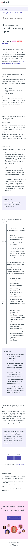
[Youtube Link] (15, 545)
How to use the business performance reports (13, 476)
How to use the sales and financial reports (12, 478)
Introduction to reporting (8, 13)
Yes (10, 458)
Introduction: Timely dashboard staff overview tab (14, 485)
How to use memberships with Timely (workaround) (11, 489)
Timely (3, 12)
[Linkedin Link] (17, 545)
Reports (21, 12)
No (18, 458)
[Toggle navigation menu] (24, 3)
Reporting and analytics (12, 12)
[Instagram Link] (13, 545)
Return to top (5, 469)
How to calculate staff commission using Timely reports (12, 481)
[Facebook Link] (10, 545)
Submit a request (20, 464)
